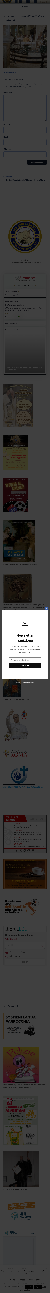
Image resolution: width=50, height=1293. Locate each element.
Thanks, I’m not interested (25, 683)
